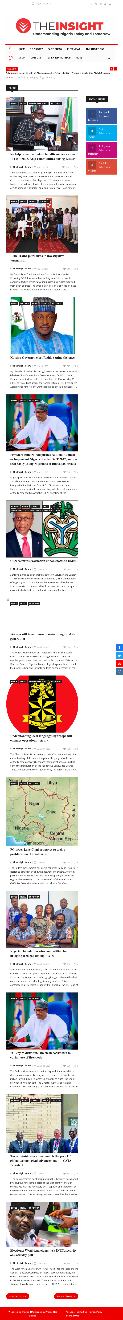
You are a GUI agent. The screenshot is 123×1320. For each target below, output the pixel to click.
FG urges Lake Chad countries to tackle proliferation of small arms (37, 851)
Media (21, 57)
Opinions (35, 57)
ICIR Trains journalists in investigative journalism (37, 258)
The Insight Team (22, 167)
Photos (32, 201)
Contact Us (82, 1311)
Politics (45, 303)
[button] (111, 68)
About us (70, 1311)
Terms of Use (72, 1315)
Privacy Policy (95, 1311)
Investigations (95, 49)
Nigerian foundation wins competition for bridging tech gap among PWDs (38, 953)
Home (21, 49)
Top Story (36, 49)
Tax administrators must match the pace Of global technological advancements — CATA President (40, 1160)
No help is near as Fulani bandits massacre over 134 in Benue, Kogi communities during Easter (43, 156)
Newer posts (64, 1296)
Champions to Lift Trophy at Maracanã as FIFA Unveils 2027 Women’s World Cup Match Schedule (58, 72)
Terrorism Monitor (58, 57)
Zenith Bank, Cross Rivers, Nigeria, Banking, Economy (36, 510)
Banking (15, 506)
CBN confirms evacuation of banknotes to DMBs (43, 560)
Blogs (14, 103)
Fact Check (55, 49)
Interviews (73, 49)
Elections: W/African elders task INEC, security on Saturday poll (43, 1252)
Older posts (19, 1296)
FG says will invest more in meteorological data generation (42, 636)
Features (24, 303)
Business (35, 506)
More (79, 57)
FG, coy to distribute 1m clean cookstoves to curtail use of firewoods (40, 1055)
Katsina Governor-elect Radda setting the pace (42, 357)
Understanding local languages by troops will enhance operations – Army (41, 738)
